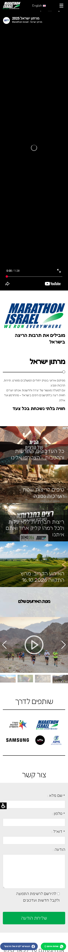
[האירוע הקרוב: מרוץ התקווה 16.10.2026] (34, 564)
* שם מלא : (56, 795)
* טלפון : (58, 813)
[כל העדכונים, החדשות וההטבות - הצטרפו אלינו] (34, 445)
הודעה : (59, 849)
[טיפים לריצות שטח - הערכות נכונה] (34, 483)
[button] (4, 645)
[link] (12, 5)
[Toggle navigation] (61, 5)
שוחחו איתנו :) (52, 946)
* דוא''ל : (58, 831)
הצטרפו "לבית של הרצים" (17, 946)
